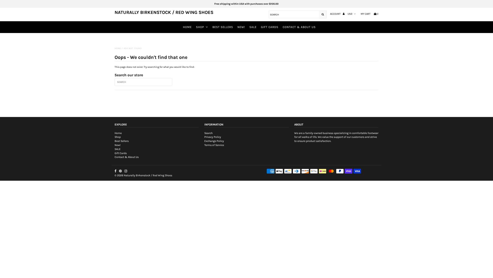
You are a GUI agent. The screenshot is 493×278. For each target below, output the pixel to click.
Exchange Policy (214, 141)
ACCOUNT (335, 13)
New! (241, 27)
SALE (253, 27)
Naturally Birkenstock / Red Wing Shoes (164, 12)
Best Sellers (222, 27)
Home (187, 27)
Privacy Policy (212, 137)
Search (208, 133)
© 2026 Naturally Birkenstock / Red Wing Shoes (143, 175)
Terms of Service (214, 145)
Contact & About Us (299, 27)
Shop (200, 27)
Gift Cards (269, 27)
